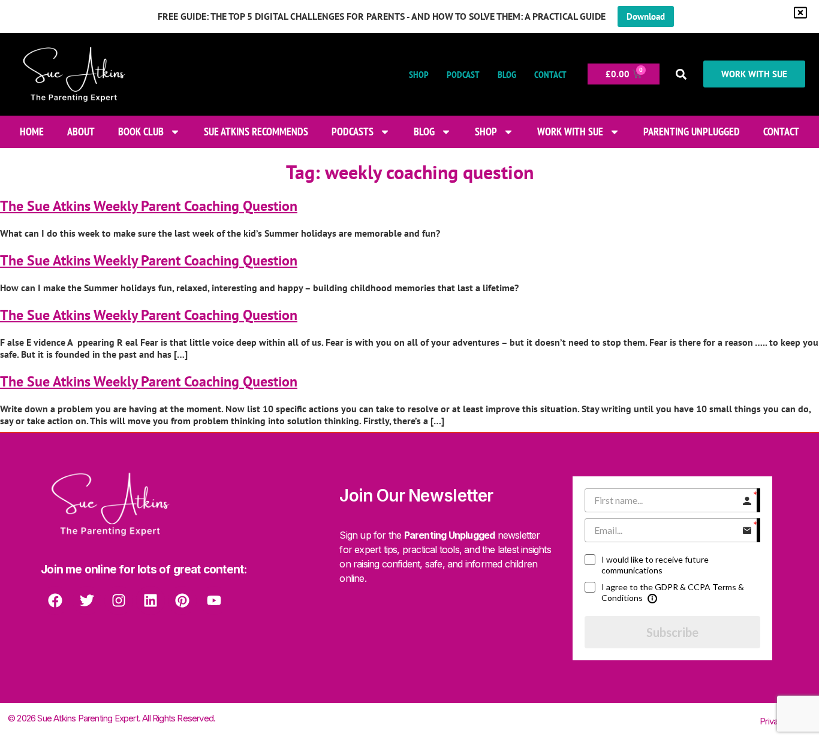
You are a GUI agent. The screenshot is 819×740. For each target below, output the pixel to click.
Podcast (463, 74)
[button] (681, 74)
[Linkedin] (150, 600)
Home (32, 131)
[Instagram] (118, 600)
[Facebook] (55, 600)
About (81, 131)
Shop (419, 74)
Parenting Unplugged (691, 131)
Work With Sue (570, 131)
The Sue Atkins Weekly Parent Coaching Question (148, 206)
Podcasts (353, 131)
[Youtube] (214, 600)
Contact (550, 74)
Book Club (141, 131)
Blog (507, 74)
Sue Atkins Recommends (256, 131)
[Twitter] (87, 600)
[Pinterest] (182, 600)
